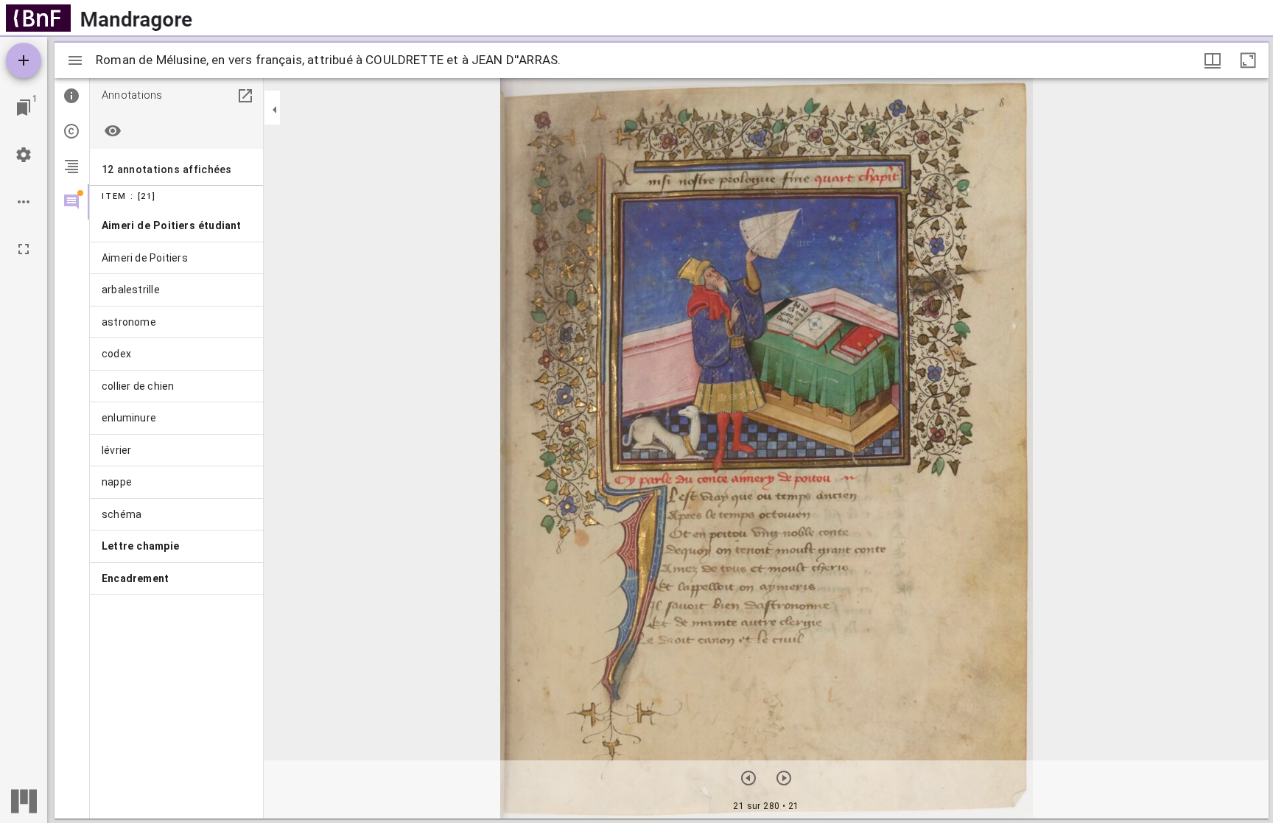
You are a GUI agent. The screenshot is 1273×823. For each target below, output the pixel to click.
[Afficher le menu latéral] (75, 60)
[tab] (72, 95)
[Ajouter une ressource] (23, 60)
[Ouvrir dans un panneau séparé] (245, 95)
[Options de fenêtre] (1212, 60)
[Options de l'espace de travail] (23, 202)
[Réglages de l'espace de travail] (23, 154)
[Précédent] (748, 778)
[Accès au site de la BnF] (38, 18)
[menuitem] (176, 226)
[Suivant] (784, 778)
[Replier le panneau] (275, 110)
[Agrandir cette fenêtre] (1248, 60)
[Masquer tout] (113, 131)
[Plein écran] (23, 249)
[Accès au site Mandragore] (136, 18)
